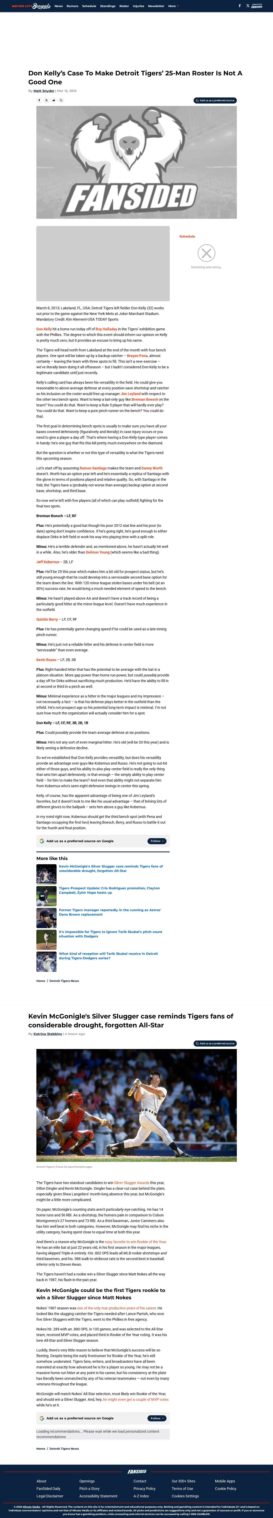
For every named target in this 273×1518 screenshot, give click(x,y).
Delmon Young (98, 552)
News (59, 6)
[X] (248, 5)
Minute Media (31, 1506)
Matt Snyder (44, 91)
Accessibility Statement (98, 1496)
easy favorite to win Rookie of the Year (135, 1242)
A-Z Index (141, 1496)
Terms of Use (182, 1488)
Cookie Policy (225, 1488)
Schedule (89, 6)
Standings (107, 6)
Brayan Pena (137, 356)
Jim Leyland (131, 394)
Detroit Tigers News (64, 981)
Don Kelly (44, 329)
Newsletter (156, 6)
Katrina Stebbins (48, 1034)
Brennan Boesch (145, 399)
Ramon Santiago (93, 468)
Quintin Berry (47, 619)
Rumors (72, 6)
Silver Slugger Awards (131, 1183)
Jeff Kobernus (47, 562)
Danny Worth (151, 468)
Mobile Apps (225, 1481)
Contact (140, 1481)
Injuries (138, 6)
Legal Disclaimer (50, 1496)
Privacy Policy (145, 1488)
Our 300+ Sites (183, 1481)
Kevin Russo (46, 660)
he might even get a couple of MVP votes (136, 1399)
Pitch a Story (89, 1488)
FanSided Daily (48, 1488)
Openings (87, 1481)
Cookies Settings (185, 1496)
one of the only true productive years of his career (116, 1308)
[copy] (61, 100)
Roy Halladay (106, 329)
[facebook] (240, 5)
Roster (124, 6)
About (41, 1481)
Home (40, 981)
